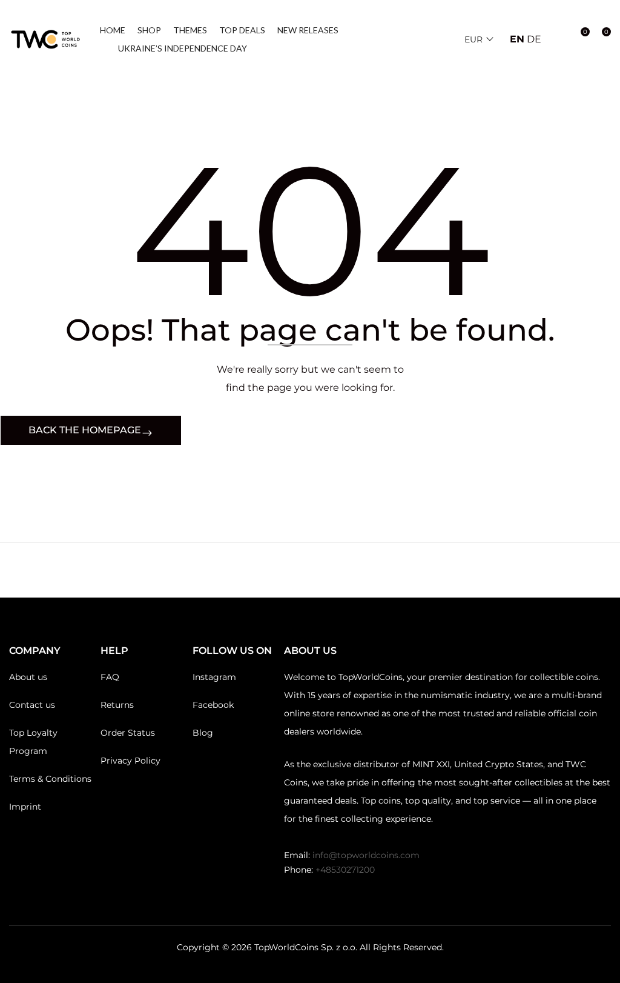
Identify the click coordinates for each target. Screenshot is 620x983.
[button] (600, 39)
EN (517, 39)
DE (534, 39)
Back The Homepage (84, 430)
